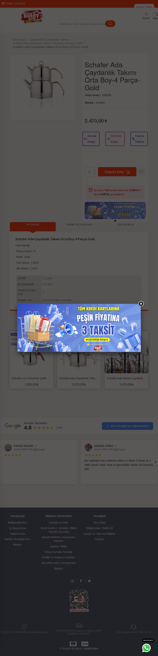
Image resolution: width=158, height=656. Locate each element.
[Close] (140, 303)
